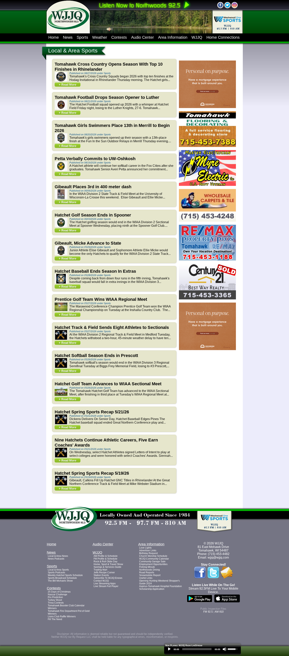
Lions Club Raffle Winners (62, 616)
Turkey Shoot (55, 600)
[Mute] (224, 649)
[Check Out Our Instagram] (234, 5)
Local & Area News (58, 556)
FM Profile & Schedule (105, 558)
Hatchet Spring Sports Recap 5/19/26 (92, 473)
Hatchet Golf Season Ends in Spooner (93, 215)
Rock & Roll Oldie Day (105, 561)
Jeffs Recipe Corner (104, 572)
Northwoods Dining (149, 569)
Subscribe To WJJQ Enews (108, 578)
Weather (99, 37)
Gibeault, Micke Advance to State (88, 243)
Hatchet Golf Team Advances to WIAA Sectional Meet (108, 383)
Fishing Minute (147, 567)
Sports (82, 37)
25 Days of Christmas (59, 591)
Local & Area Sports (58, 569)
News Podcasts (56, 558)
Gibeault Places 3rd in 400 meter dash (93, 186)
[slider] (233, 648)
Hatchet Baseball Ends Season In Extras (95, 271)
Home (53, 37)
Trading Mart (100, 569)
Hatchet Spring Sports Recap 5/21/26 (92, 411)
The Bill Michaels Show (60, 580)
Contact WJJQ (101, 580)
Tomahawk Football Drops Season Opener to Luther (107, 97)
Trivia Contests (56, 602)
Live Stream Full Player (106, 586)
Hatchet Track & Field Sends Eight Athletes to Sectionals (112, 327)
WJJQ (196, 37)
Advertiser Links (147, 550)
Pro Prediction (55, 597)
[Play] (169, 649)
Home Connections (223, 37)
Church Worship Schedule (153, 556)
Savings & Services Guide (107, 567)
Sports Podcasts (56, 572)
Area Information (172, 37)
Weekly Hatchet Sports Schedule (65, 575)
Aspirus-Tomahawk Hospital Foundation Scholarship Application (160, 587)
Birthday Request (148, 553)
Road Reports (146, 572)
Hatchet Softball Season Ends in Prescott (96, 355)
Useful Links (145, 578)
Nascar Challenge (57, 594)
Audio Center (142, 37)
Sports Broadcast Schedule (62, 578)
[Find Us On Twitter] (227, 5)
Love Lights (145, 547)
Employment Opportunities (153, 564)
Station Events (101, 575)
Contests (119, 37)
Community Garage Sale (152, 561)
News (68, 37)
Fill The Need (55, 619)
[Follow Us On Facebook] (220, 5)
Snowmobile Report (149, 575)
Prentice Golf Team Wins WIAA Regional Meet (101, 299)
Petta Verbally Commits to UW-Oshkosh (95, 158)
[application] (202, 650)
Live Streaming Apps (105, 583)
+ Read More (67, 84)
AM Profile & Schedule (106, 556)
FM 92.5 (208, 611)
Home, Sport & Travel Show (108, 564)
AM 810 (219, 611)
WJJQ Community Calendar (154, 558)
